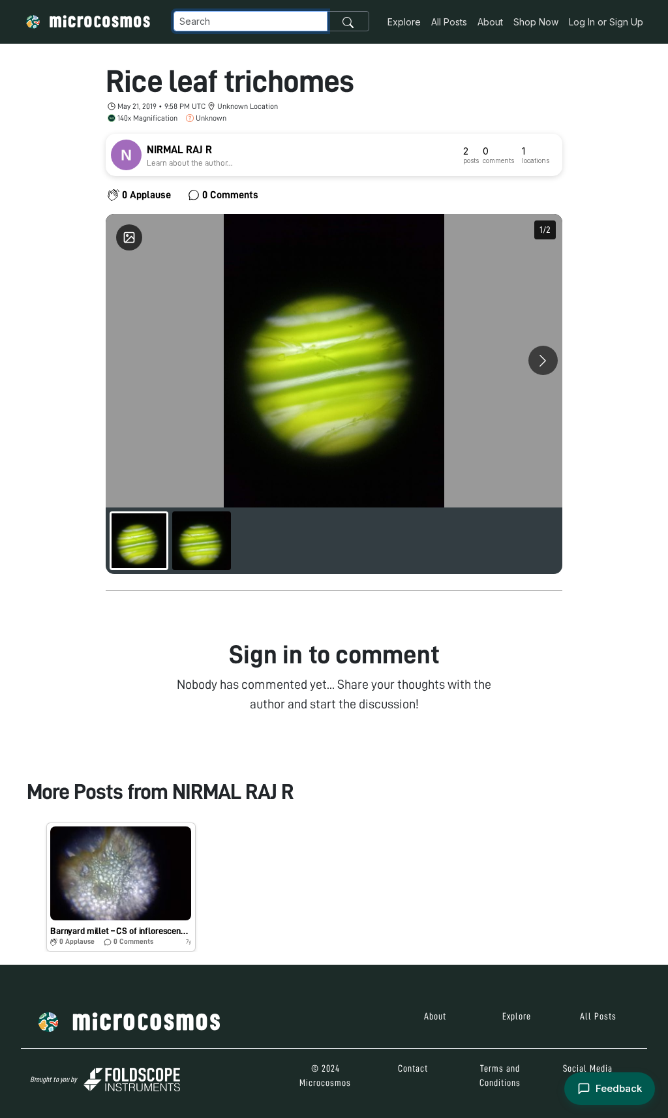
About (490, 21)
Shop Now (535, 21)
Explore (404, 21)
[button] (121, 887)
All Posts (449, 21)
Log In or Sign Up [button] (606, 21)
